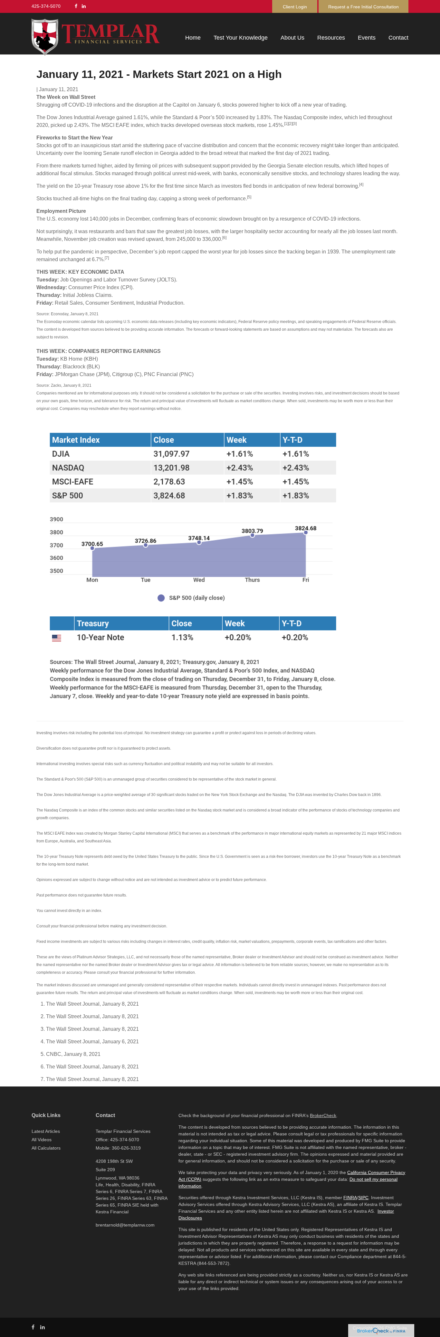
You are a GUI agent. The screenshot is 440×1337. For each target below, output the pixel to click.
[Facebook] (76, 6)
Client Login (295, 6)
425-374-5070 (46, 6)
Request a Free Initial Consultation (363, 6)
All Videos (42, 1139)
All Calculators (46, 1148)
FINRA (350, 1197)
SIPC (363, 1197)
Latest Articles (46, 1131)
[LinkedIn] (84, 6)
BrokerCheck (323, 1115)
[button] (241, 38)
